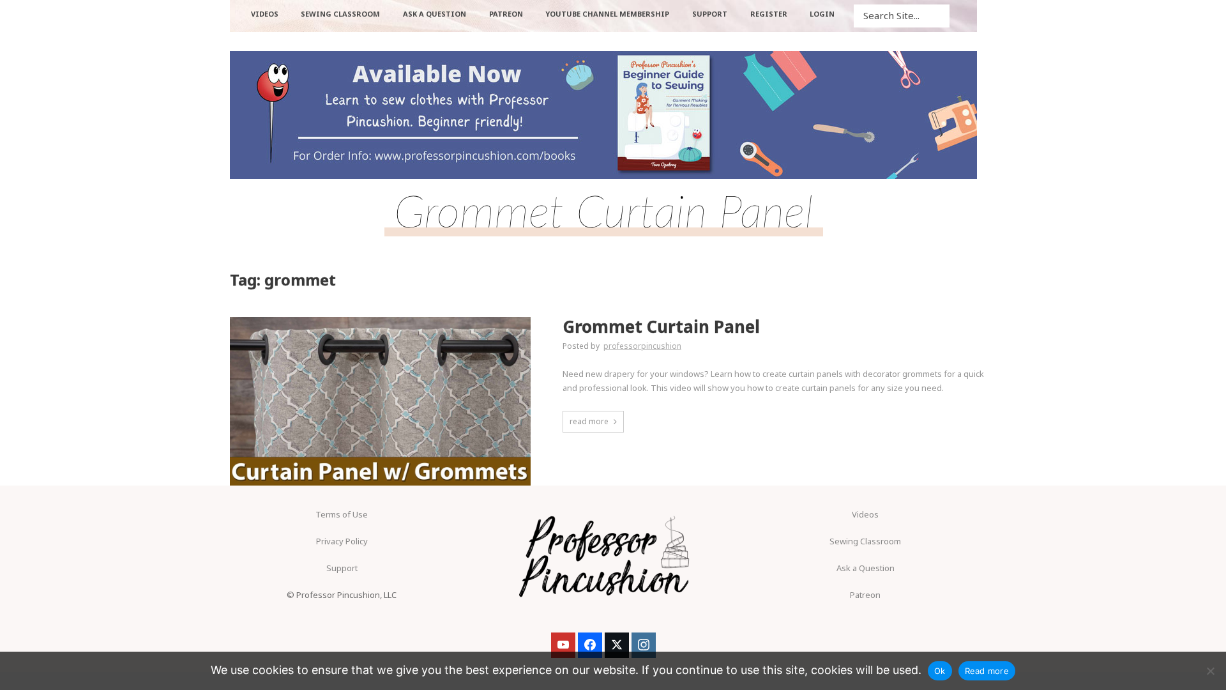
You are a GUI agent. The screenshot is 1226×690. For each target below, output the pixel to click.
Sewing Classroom (865, 541)
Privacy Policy (342, 541)
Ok (940, 671)
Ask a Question (865, 568)
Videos (865, 514)
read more (589, 421)
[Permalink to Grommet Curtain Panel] (380, 401)
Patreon (865, 595)
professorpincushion (642, 346)
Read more (987, 671)
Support (342, 568)
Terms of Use (341, 514)
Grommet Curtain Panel (661, 327)
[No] (1210, 670)
